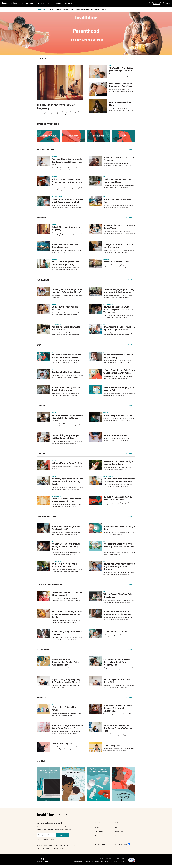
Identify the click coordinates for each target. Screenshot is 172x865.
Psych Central (114, 861)
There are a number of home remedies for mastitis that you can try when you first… (121, 109)
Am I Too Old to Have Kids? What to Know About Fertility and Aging (119, 480)
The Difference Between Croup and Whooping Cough (67, 593)
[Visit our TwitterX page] (63, 815)
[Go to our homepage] (45, 814)
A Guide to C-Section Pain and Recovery (65, 308)
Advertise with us (119, 858)
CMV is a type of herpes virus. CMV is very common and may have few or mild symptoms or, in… (118, 232)
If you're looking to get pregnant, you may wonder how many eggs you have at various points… (67, 488)
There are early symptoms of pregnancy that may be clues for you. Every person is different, (67, 234)
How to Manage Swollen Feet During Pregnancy (65, 245)
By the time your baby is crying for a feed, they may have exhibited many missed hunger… (118, 361)
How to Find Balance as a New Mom (117, 200)
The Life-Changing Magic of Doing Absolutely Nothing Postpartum (118, 290)
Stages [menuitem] (51, 9)
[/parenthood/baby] (123, 136)
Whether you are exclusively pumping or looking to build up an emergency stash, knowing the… (67, 732)
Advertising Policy (100, 844)
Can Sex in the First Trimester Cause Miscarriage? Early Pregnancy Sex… (116, 662)
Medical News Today (97, 861)
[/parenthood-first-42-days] (73, 784)
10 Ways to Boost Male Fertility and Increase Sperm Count (119, 462)
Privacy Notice (99, 835)
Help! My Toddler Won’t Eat (115, 435)
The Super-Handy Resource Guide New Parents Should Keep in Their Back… (67, 162)
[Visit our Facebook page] (60, 815)
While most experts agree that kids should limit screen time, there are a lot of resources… (118, 715)
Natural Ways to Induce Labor (116, 262)
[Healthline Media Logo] (43, 860)
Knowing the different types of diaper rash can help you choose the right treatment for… (117, 618)
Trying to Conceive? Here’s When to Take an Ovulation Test (66, 500)
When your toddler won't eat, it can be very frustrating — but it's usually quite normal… (116, 439)
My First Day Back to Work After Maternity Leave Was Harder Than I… (118, 546)
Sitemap (117, 827)
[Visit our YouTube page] (73, 815)
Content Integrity (119, 835)
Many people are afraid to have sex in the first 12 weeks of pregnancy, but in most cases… (118, 669)
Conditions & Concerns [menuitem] (82, 9)
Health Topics (118, 823)
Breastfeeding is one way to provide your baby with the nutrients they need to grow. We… (66, 394)
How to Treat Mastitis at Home (120, 103)
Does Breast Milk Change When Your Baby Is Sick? (66, 527)
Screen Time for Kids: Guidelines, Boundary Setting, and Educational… (118, 708)
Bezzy (122, 861)
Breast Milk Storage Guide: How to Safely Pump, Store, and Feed (67, 726)
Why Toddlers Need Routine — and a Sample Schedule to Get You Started (67, 418)
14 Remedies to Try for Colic (115, 632)
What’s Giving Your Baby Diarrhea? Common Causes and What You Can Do (67, 614)
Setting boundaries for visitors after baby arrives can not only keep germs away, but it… (118, 377)
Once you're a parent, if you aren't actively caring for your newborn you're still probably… (118, 186)
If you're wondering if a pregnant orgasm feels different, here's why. (66, 686)
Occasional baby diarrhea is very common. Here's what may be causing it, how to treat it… (67, 621)
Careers (108, 858)
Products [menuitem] (103, 9)
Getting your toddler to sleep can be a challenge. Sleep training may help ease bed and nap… (118, 419)
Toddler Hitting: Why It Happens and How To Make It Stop (66, 436)
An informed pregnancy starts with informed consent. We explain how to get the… (122, 91)
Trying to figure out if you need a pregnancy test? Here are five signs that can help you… (67, 189)
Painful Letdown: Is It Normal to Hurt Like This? (66, 328)
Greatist (107, 861)
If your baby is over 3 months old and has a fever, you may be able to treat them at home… (67, 638)
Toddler (54, 412)
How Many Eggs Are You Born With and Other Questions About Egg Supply (67, 481)
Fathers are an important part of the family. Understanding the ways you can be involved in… (67, 206)
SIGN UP (63, 835)
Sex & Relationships (57, 561)
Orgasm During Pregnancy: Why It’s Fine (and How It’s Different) (66, 680)
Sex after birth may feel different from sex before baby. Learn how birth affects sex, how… (118, 686)
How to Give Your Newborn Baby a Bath (119, 527)
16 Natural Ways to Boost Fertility (67, 463)
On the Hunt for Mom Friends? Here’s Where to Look (65, 565)
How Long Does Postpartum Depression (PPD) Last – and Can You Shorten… (118, 309)
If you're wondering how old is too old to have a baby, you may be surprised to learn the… (118, 485)
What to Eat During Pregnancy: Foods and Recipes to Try (65, 263)
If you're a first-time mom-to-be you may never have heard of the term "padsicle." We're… (117, 735)
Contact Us (98, 827)
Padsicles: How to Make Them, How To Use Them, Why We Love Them (118, 728)
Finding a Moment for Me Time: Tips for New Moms (117, 180)
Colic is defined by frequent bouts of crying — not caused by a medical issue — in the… (118, 636)
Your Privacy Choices (121, 844)
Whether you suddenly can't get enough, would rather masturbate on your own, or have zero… (66, 669)
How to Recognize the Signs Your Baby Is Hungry (118, 356)
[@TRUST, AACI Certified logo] (129, 860)
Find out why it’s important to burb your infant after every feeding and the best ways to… (119, 394)
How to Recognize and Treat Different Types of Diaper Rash (117, 613)
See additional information (57, 848)
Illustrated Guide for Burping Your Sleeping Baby (118, 388)
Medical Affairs (119, 831)
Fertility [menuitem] (58, 9)
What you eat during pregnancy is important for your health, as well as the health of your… (66, 268)
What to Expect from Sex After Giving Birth (116, 680)
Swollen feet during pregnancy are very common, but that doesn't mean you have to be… (67, 251)
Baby (104, 176)
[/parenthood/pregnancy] (73, 136)
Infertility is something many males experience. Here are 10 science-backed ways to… (118, 468)
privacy (42, 839)
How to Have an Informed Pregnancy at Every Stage (120, 85)
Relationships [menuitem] (95, 9)
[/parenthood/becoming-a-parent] (48, 136)
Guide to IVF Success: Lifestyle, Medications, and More (117, 498)
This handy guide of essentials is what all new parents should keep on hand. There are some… (66, 169)
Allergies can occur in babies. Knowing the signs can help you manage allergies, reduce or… (118, 601)
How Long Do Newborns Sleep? (66, 372)
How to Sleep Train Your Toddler (118, 415)
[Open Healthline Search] (150, 3)
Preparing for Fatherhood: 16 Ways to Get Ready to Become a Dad (67, 200)
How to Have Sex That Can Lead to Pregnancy (118, 158)
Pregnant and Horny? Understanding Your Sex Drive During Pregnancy (65, 662)
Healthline (87, 861)
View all (129, 149)
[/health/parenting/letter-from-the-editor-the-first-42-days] (48, 784)
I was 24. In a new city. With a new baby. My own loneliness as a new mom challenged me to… (67, 570)
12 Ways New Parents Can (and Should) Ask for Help (121, 69)
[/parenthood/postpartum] (98, 136)
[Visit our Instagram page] (70, 815)
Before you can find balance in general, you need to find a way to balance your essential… (118, 206)
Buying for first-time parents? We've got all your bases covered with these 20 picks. (66, 714)
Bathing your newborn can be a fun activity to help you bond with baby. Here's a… (119, 533)
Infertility (54, 460)
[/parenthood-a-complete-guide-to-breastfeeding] (123, 784)
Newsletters (118, 840)
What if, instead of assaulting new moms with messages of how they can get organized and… (118, 296)
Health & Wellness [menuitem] (68, 9)
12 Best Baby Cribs (111, 745)
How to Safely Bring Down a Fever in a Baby (67, 633)
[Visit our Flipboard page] (77, 815)
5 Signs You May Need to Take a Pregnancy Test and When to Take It (67, 182)
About (101, 858)
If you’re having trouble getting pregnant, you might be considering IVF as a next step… (117, 504)
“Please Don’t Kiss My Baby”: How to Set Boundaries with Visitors (119, 371)
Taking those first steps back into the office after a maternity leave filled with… (119, 553)
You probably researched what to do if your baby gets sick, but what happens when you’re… (118, 573)
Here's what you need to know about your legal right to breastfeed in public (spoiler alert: (118, 334)
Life (110, 65)
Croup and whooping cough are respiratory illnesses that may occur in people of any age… (66, 599)
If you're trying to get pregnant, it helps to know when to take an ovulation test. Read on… (66, 505)
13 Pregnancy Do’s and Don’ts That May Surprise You (119, 245)
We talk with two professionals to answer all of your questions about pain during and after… (66, 314)
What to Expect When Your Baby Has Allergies (118, 595)
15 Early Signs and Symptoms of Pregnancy (56, 106)
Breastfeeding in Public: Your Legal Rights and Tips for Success (119, 328)
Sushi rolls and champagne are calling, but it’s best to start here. (67, 296)
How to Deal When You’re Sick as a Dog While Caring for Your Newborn (119, 566)
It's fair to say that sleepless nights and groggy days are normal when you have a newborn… (66, 361)
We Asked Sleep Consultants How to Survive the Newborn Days (67, 356)
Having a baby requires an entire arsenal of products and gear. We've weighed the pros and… (67, 748)
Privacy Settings (99, 840)
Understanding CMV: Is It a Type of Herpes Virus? (119, 226)
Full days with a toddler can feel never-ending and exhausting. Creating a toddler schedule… (67, 425)
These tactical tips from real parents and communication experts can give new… (121, 75)
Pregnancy (40, 102)
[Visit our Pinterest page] (66, 815)
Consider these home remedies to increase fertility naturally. (67, 467)
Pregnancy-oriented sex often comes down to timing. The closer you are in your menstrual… (117, 164)
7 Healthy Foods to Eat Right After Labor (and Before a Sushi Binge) (67, 290)
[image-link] (60, 82)
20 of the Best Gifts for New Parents (64, 708)
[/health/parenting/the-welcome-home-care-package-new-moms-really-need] (98, 784)
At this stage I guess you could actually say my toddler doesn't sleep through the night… (66, 553)
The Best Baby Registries (63, 744)
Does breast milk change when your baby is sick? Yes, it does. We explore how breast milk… (67, 533)
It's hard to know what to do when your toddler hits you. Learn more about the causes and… (67, 442)
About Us (97, 823)
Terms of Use (99, 831)
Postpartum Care (114, 100)
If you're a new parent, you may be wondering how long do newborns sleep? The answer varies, (67, 376)
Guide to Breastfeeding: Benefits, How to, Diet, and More (67, 388)
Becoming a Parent (57, 196)
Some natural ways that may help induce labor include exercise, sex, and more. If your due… (117, 266)
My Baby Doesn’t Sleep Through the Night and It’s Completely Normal (66, 546)
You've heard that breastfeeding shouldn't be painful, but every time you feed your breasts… (66, 334)
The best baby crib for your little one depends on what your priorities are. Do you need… (118, 749)
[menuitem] (28, 3)
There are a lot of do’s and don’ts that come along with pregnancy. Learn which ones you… (118, 251)
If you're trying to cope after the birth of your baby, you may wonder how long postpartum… (119, 316)
